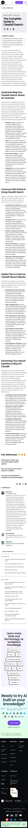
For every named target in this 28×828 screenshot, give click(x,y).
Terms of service (7, 808)
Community (13, 761)
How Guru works (3, 750)
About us (3, 779)
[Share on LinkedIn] (7, 29)
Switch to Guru (4, 788)
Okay (24, 824)
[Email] (5, 29)
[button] (25, 2)
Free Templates (4, 792)
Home (2, 733)
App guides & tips (16, 733)
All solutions (4, 762)
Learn (11, 746)
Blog (11, 765)
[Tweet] (10, 29)
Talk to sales (19, 2)
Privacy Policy (6, 825)
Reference (8, 733)
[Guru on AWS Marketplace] (14, 792)
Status (20, 750)
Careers (3, 776)
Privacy (23, 808)
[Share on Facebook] (13, 29)
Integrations (4, 754)
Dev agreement (16, 808)
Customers (13, 750)
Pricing (2, 746)
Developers (13, 757)
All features (4, 758)
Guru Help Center (21, 746)
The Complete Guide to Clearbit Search (12, 735)
